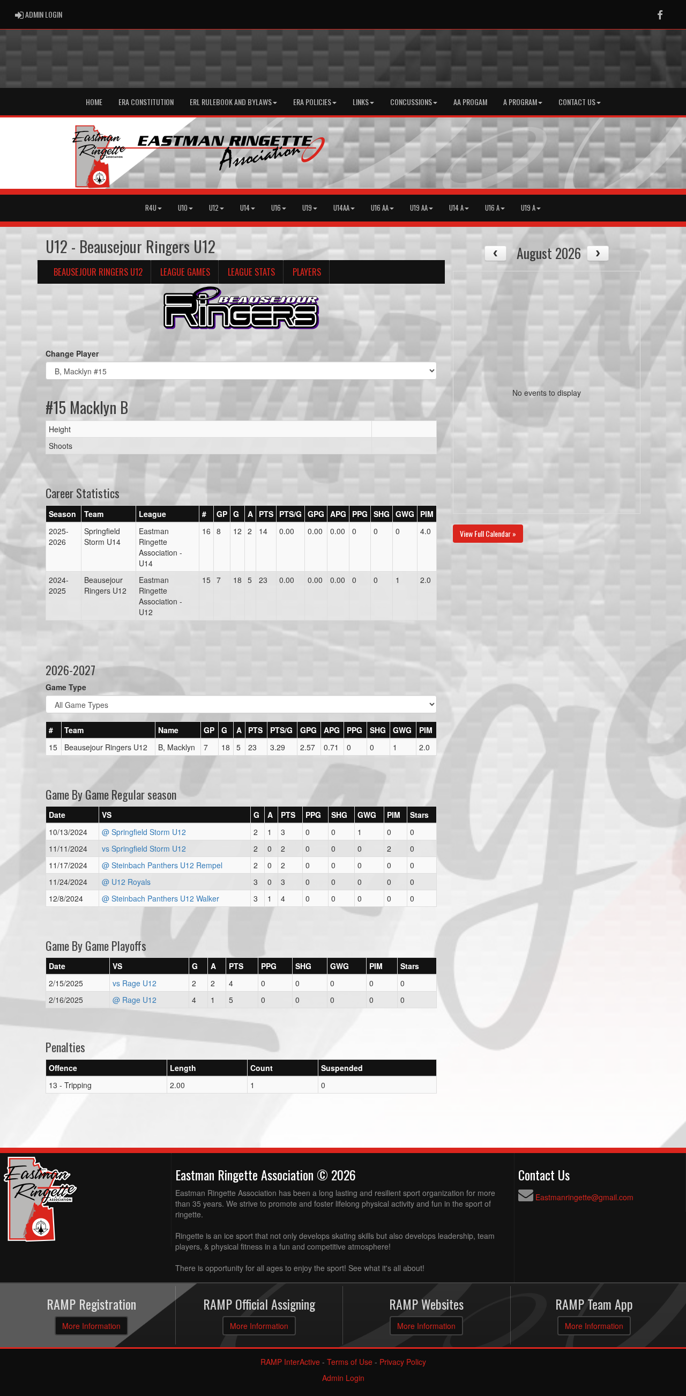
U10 (183, 208)
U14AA (341, 208)
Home (94, 101)
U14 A (456, 208)
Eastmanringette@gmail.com (584, 1197)
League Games (185, 271)
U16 (276, 208)
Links (361, 101)
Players (307, 271)
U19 (307, 208)
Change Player (72, 353)
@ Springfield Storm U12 (144, 831)
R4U (150, 208)
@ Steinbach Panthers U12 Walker (160, 898)
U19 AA (419, 208)
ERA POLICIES (312, 101)
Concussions (411, 101)
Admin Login (343, 1377)
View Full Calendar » (488, 533)
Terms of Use (349, 1361)
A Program (520, 101)
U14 (245, 208)
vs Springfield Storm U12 (144, 848)
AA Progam (470, 101)
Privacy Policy (402, 1361)
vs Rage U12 (134, 983)
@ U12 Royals (126, 881)
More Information (91, 1325)
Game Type (66, 687)
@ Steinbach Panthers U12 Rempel (162, 865)
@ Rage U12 (134, 999)
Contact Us (576, 101)
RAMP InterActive (290, 1361)
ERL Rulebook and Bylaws (231, 101)
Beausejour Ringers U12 (98, 271)
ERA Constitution (146, 101)
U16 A (492, 208)
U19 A (528, 208)
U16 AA (380, 208)
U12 (214, 208)
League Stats (251, 271)
